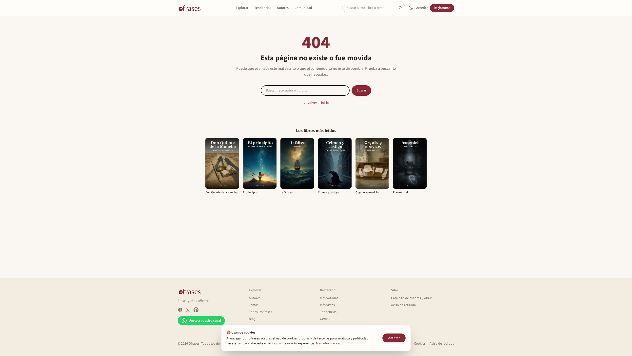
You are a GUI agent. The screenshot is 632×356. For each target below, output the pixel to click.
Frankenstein (401, 192)
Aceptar (394, 337)
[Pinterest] (196, 309)
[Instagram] (188, 309)
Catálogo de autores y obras (412, 298)
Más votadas (329, 298)
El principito (250, 192)
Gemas (325, 318)
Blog (252, 318)
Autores (283, 7)
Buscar (361, 90)
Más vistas (327, 305)
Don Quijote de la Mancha (221, 192)
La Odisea (286, 192)
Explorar (242, 7)
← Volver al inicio (316, 102)
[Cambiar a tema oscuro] (410, 7)
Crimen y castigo (328, 192)
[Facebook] (180, 309)
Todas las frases (260, 312)
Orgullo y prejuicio (367, 192)
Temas (253, 305)
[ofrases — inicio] (191, 7)
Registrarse (442, 7)
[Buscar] (401, 8)
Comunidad (303, 7)
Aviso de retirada (403, 305)
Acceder (422, 7)
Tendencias (262, 7)
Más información (328, 343)
